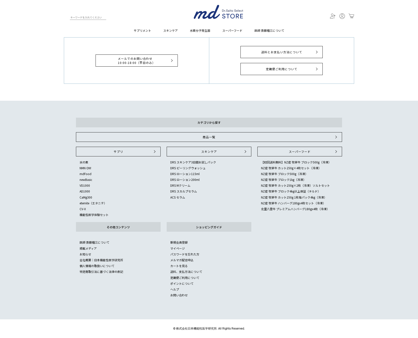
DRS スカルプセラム (183, 191)
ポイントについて (182, 283)
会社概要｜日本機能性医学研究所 (101, 260)
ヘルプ (174, 289)
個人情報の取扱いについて (97, 266)
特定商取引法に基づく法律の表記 (101, 271)
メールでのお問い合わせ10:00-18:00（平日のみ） (136, 60)
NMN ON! (85, 168)
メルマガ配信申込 (182, 260)
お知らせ (85, 254)
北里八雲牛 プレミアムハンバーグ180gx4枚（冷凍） (295, 209)
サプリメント (142, 30)
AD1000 (85, 191)
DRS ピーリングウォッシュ (188, 168)
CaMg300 (86, 197)
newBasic (86, 179)
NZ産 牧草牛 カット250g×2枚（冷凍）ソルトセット (295, 185)
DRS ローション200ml (185, 179)
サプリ (118, 151)
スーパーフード (232, 30)
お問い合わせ (179, 295)
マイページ (177, 248)
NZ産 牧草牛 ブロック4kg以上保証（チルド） (291, 191)
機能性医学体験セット (94, 215)
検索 (66, 18)
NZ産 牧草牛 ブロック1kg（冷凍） (283, 179)
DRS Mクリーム (180, 185)
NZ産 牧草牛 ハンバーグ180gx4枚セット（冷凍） (293, 203)
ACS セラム (177, 197)
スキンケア (170, 30)
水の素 (84, 162)
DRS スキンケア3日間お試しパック (193, 162)
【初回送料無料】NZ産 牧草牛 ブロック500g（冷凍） (296, 162)
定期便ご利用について (281, 69)
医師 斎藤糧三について (269, 30)
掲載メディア (88, 248)
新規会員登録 (179, 242)
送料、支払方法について (186, 271)
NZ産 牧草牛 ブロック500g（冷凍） (284, 174)
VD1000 (85, 185)
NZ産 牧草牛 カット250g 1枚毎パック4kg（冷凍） (294, 197)
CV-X (83, 209)
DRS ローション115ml (185, 174)
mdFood (85, 174)
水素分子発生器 (200, 30)
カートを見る (179, 266)
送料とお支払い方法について (281, 52)
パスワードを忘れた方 (184, 254)
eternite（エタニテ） (93, 203)
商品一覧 (209, 137)
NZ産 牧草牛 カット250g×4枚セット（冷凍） (291, 168)
